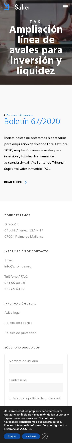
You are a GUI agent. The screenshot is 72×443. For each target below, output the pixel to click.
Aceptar (12, 436)
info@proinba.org (17, 266)
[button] (65, 6)
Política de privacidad (20, 333)
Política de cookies (18, 323)
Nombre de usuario (23, 361)
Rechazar (31, 436)
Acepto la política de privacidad (36, 398)
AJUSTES (26, 429)
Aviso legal (12, 313)
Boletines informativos (20, 115)
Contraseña (18, 380)
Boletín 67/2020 (32, 122)
